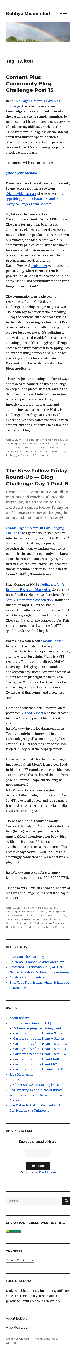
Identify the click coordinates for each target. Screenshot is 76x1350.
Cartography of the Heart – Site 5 (37, 1033)
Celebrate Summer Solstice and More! (37, 962)
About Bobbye (19, 1018)
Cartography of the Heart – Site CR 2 (40, 1043)
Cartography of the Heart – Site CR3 (39, 1049)
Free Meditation (21, 1074)
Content (37, 447)
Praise (14, 1079)
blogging (29, 907)
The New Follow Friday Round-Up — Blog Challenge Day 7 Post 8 (37, 477)
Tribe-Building (32, 439)
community (58, 443)
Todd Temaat (32, 927)
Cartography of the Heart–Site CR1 (38, 1069)
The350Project (15, 927)
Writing (46, 439)
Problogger (13, 455)
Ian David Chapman (31, 451)
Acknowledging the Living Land (37, 1028)
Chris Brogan (32, 915)
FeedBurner (47, 1172)
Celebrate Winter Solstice (28, 977)
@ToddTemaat (32, 713)
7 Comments (40, 455)
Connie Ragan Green (18, 447)
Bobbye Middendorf (28, 13)
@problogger (16, 199)
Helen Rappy (27, 919)
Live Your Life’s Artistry (27, 957)
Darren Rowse (51, 447)
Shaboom (22, 923)
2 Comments (60, 927)
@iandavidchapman (21, 193)
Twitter (25, 455)
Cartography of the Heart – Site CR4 (39, 1054)
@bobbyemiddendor (21, 173)
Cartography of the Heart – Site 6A (38, 1038)
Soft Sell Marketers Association (29, 600)
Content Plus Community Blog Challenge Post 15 (29, 83)
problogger (39, 265)
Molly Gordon (53, 641)
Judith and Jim (44, 919)
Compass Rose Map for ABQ (30, 1023)
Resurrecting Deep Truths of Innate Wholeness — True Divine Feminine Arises (36, 1095)
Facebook (12, 451)
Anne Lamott (38, 911)
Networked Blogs (54, 451)
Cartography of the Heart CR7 (35, 1064)
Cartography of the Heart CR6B (36, 1059)
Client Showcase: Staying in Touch (38, 1085)
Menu (64, 13)
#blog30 (59, 439)
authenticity (43, 443)
